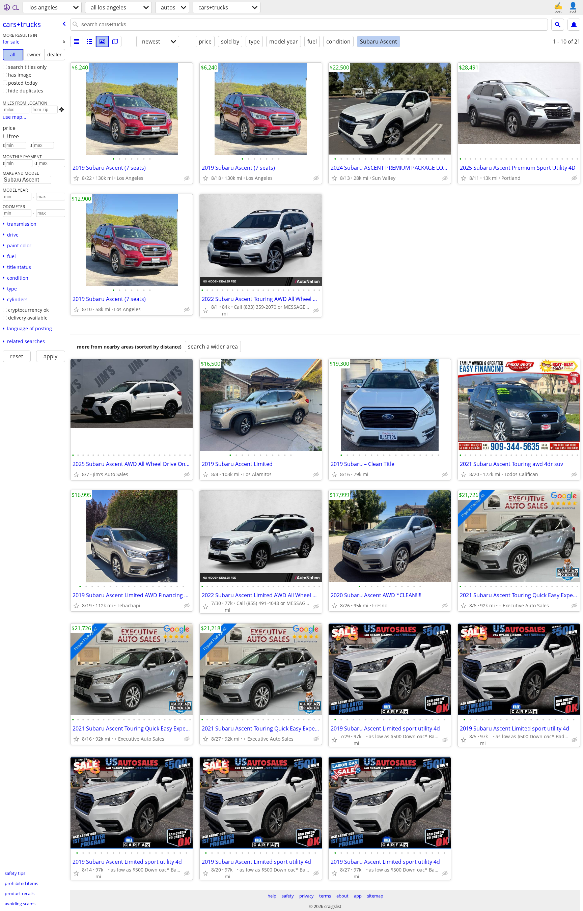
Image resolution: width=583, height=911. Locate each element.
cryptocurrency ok (28, 310)
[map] (115, 41)
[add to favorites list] (76, 178)
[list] (76, 41)
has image (19, 75)
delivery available (28, 317)
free (14, 136)
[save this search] (573, 25)
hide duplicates (25, 90)
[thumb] (89, 41)
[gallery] (102, 41)
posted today (22, 83)
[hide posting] (187, 178)
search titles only (27, 67)
